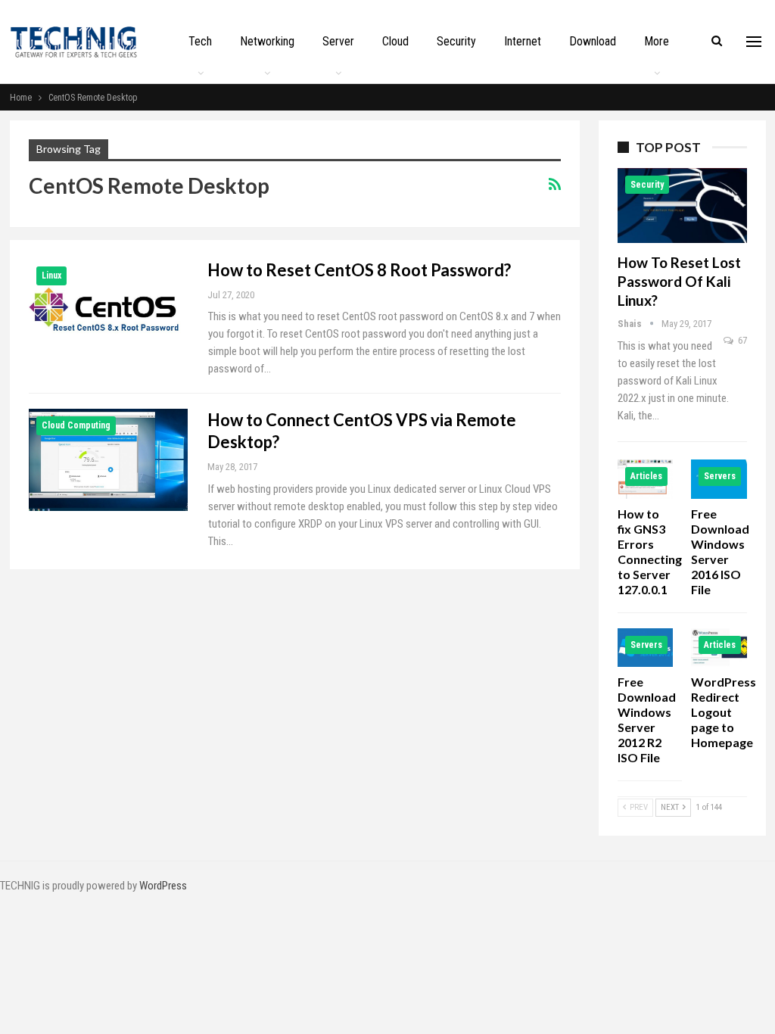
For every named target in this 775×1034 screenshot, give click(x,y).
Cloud (395, 41)
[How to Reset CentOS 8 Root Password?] (108, 309)
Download (592, 41)
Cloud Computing (76, 425)
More (656, 41)
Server (338, 41)
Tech (200, 41)
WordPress (163, 885)
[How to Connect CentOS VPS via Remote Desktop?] (108, 459)
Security (456, 41)
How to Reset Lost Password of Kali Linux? (679, 281)
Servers (720, 476)
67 (741, 340)
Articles (646, 476)
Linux (51, 275)
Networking (267, 41)
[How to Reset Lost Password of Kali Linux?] (682, 205)
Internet (522, 41)
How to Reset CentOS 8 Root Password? (359, 270)
